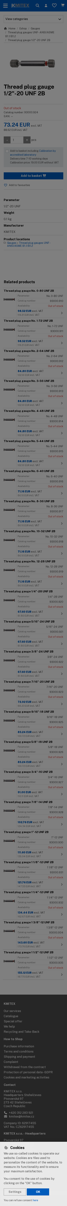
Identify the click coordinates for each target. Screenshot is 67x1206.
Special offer (13, 1021)
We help (9, 1026)
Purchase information (19, 1046)
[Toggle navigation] (5, 5)
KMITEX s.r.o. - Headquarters (25, 1133)
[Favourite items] (54, 5)
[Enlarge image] (33, 63)
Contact (10, 1085)
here (35, 1200)
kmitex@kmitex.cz (21, 1116)
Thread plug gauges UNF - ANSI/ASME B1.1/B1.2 (28, 244)
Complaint (11, 1062)
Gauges (35, 28)
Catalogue (11, 1016)
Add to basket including (34, 156)
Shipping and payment (19, 1056)
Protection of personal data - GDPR (28, 1072)
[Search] (37, 5)
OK (38, 1192)
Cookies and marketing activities (26, 1077)
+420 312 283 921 (20, 1113)
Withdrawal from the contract (25, 1067)
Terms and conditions (19, 1051)
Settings (15, 1192)
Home (11, 28)
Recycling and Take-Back (21, 1031)
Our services (12, 1011)
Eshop (23, 28)
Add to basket (32, 176)
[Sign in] (46, 5)
